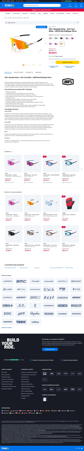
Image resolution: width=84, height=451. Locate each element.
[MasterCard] (44, 374)
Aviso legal (4, 372)
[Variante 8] (62, 44)
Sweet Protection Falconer (10, 267)
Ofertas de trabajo (6, 377)
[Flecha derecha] (21, 203)
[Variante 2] (56, 38)
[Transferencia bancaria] (44, 379)
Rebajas (34, 10)
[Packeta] (79, 389)
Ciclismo (9, 17)
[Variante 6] (51, 44)
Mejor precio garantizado (27, 393)
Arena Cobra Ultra (69, 267)
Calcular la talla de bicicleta (28, 386)
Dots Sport (37, 267)
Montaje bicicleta (25, 396)
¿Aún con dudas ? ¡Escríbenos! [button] (70, 67)
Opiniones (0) (29, 72)
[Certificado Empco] (44, 399)
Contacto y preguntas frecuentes (29, 372)
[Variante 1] (51, 38)
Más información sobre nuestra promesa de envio (57, 436)
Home (6, 17)
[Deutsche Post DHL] (44, 389)
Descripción (8, 72)
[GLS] (65, 389)
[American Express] (58, 374)
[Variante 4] (67, 38)
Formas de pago (25, 381)
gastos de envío (29, 421)
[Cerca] (78, 22)
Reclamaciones (25, 377)
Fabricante (38, 72)
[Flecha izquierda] (6, 203)
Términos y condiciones (7, 379)
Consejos (23, 398)
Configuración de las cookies (9, 386)
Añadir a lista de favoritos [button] (54, 67)
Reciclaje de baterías (7, 388)
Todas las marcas (6, 327)
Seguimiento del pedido (27, 384)
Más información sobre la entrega (46, 433)
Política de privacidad (7, 384)
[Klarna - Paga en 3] (79, 374)
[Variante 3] (62, 38)
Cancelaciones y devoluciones (28, 374)
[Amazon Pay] (72, 374)
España (74, 58)
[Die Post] (58, 389)
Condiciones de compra (7, 381)
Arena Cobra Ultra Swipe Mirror (56, 267)
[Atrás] (6, 43)
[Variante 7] (56, 44)
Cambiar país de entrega (74, 425)
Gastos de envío (25, 379)
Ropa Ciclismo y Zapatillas (17, 17)
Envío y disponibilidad (26, 391)
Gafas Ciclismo (26, 17)
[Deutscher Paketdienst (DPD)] (51, 389)
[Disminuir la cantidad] (50, 62)
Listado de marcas (25, 388)
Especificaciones (18, 72)
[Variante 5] (73, 38)
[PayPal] (65, 374)
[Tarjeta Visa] (51, 374)
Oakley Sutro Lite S (24, 267)
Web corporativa (6, 374)
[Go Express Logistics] (72, 389)
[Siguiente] (45, 43)
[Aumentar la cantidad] (53, 62)
